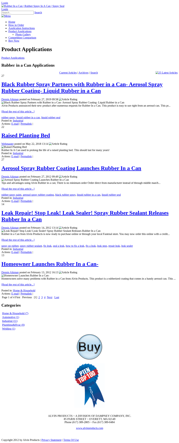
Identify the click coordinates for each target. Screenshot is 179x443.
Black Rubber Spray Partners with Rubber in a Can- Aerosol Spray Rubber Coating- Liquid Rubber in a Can (82, 87)
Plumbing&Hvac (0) (13, 324)
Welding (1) (8, 328)
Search (38, 12)
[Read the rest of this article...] (17, 111)
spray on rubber (10, 245)
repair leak (114, 245)
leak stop (102, 245)
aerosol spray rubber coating (38, 194)
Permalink (26, 123)
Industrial (18, 120)
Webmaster (7, 143)
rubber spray (8, 117)
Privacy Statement (51, 439)
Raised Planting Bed (25, 135)
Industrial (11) (9, 321)
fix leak (47, 245)
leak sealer (127, 245)
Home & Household (24, 290)
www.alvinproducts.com (89, 428)
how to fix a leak (75, 245)
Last (56, 297)
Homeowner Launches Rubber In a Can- (49, 264)
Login (4, 2)
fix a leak (91, 245)
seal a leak (58, 245)
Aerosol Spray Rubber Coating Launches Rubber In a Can (71, 168)
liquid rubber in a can (28, 117)
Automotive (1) (10, 317)
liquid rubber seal (50, 117)
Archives (83, 72)
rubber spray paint (11, 194)
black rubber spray (65, 194)
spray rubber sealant (31, 245)
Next (49, 297)
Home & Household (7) (15, 313)
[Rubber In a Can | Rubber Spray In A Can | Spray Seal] (32, 6)
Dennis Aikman (10, 99)
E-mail (15, 123)
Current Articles (68, 72)
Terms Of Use (71, 439)
